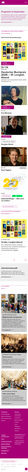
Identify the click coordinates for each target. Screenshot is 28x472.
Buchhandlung (5, 444)
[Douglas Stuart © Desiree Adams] (14, 125)
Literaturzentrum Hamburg (6, 447)
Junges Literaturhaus (5, 436)
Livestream (17, 418)
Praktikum (17, 426)
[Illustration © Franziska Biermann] (14, 182)
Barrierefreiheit (18, 420)
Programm (4, 412)
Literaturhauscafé (6, 441)
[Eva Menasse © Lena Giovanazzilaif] (14, 95)
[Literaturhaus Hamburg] (4, 2)
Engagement (5, 451)
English (2, 464)
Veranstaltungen (5, 414)
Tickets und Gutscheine (18, 415)
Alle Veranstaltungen (8, 206)
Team (16, 424)
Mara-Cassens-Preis (6, 418)
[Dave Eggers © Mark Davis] (14, 156)
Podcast (3, 420)
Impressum (20, 464)
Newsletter (17, 428)
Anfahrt (17, 422)
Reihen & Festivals (6, 416)
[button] (25, 260)
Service (17, 412)
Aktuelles (4, 453)
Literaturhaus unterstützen (9, 461)
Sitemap (7, 464)
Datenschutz (14, 464)
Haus (2, 439)
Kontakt (17, 431)
